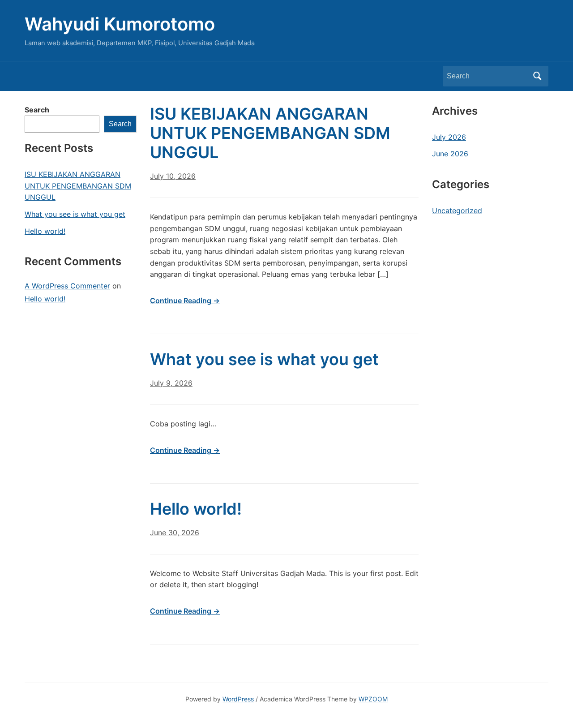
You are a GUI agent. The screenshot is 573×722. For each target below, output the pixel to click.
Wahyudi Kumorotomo (120, 24)
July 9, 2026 (171, 382)
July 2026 (449, 137)
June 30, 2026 (174, 532)
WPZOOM (373, 699)
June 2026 (450, 153)
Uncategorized (457, 210)
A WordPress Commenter (67, 285)
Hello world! (45, 231)
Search (537, 76)
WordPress (238, 699)
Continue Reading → (185, 300)
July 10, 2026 (173, 176)
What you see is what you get (75, 214)
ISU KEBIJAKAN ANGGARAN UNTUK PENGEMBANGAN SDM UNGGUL (78, 186)
